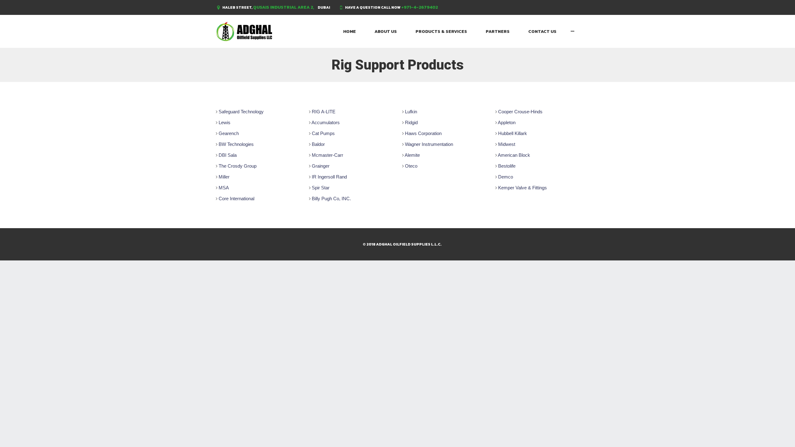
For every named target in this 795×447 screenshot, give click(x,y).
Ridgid (411, 122)
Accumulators (325, 122)
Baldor (318, 144)
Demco (505, 176)
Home (349, 31)
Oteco (411, 166)
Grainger (320, 166)
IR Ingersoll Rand (329, 176)
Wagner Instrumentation (429, 144)
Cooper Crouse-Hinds (520, 111)
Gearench (229, 133)
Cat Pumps (323, 133)
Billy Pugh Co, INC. (331, 198)
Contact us (542, 31)
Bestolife (507, 166)
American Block (514, 155)
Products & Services (441, 31)
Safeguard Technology (241, 111)
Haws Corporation (423, 133)
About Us (386, 31)
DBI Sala (228, 155)
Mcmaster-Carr (327, 155)
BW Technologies (236, 144)
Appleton (507, 122)
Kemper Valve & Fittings (522, 187)
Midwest (506, 144)
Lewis (224, 122)
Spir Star (320, 187)
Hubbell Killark (512, 133)
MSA (224, 187)
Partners (498, 31)
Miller (224, 176)
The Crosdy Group (238, 166)
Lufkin (411, 111)
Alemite (412, 155)
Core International (236, 198)
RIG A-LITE (323, 111)
